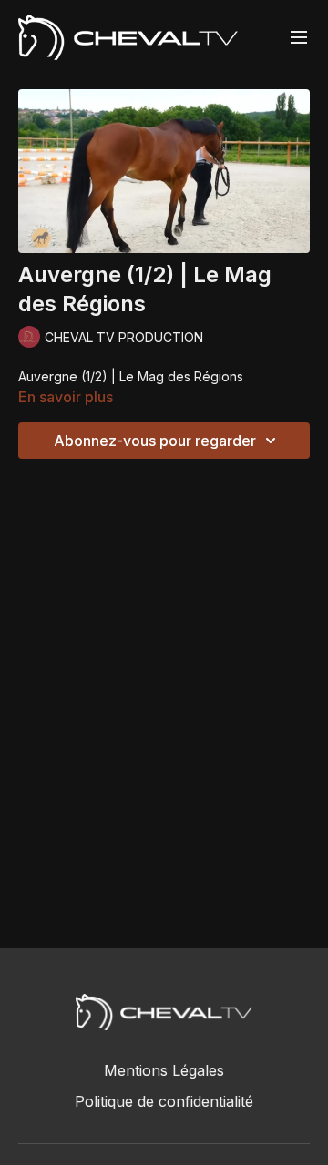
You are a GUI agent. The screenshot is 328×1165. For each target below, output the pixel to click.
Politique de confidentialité (164, 1101)
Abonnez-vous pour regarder (155, 440)
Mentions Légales (164, 1070)
